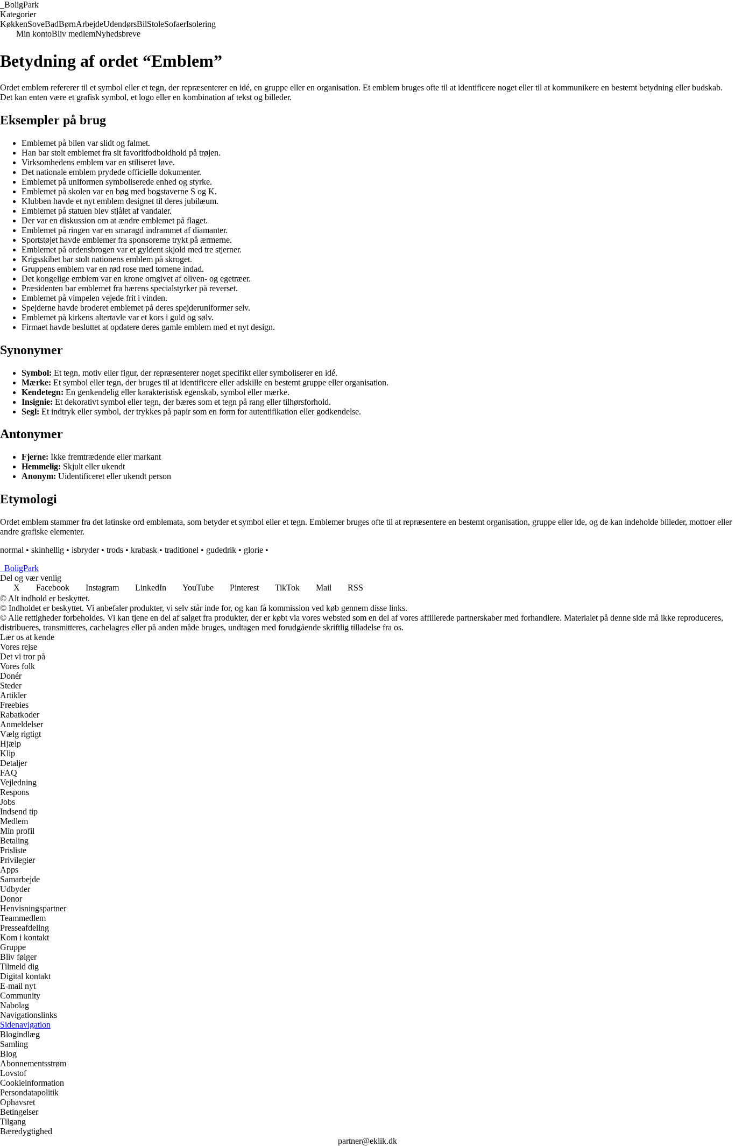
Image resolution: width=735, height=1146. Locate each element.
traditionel (182, 549)
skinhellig (47, 549)
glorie (253, 549)
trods (115, 549)
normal (12, 549)
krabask (144, 549)
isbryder (85, 549)
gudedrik (221, 549)
